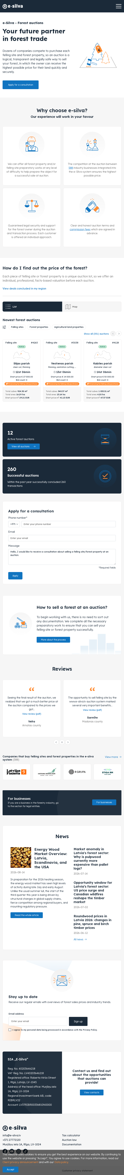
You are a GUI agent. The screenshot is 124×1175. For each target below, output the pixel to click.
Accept (10, 1169)
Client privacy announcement (20, 1162)
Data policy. (61, 1162)
